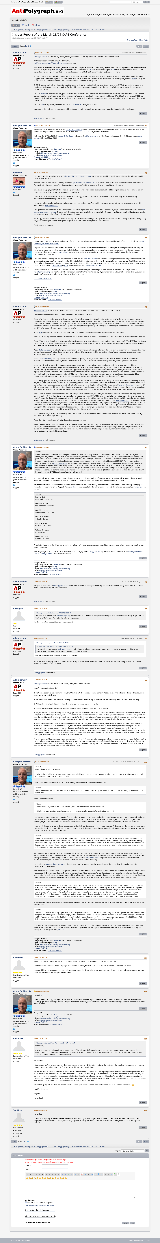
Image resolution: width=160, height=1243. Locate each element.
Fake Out (61, 930)
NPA (40, 332)
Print (146, 46)
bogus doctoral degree (67, 136)
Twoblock (17, 1110)
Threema (37, 157)
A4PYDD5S (44, 157)
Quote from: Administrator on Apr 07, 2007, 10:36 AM (54, 613)
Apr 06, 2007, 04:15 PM (42, 447)
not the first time (91, 259)
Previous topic (132, 40)
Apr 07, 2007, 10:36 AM (40, 582)
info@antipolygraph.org (93, 265)
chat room (57, 149)
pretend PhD (77, 105)
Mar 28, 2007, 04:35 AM (42, 237)
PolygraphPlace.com (125, 385)
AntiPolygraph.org (40, 56)
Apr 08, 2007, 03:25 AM (42, 762)
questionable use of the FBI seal (84, 183)
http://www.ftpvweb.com (43, 278)
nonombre (18, 957)
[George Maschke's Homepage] (14, 163)
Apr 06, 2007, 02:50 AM (42, 306)
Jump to (117, 1151)
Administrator (20, 52)
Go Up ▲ (147, 1240)
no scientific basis (92, 858)
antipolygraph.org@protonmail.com (50, 155)
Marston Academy (45, 359)
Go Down (15, 46)
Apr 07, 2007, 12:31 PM (40, 638)
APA (90, 70)
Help (130, 1240)
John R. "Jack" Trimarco (74, 129)
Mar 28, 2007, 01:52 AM (41, 172)
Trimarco (44, 94)
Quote (144, 113)
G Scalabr (17, 172)
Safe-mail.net (57, 265)
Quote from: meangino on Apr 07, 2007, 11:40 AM (53, 643)
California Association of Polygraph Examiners (50, 63)
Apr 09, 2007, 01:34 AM (42, 991)
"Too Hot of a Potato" (55, 159)
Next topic (143, 40)
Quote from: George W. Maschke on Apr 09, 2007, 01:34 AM (56, 1043)
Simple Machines (25, 1240)
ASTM (113, 70)
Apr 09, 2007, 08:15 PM (40, 1110)
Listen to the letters (31, 1205)
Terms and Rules (138, 1240)
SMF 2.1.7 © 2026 (15, 1240)
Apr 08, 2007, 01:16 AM (40, 680)
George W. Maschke (22, 125)
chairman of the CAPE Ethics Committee (77, 176)
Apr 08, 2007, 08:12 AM (40, 957)
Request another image (46, 1205)
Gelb (42, 105)
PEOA (134, 78)
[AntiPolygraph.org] (14, 192)
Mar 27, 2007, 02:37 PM (43, 125)
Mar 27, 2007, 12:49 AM (42, 52)
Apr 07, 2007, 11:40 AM (40, 608)
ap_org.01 (55, 151)
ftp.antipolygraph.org (42, 272)
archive (73, 487)
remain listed (138, 487)
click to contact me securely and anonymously (55, 153)
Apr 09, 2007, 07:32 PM (40, 1038)
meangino (18, 608)
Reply (139, 46)
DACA (58, 70)
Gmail (66, 265)
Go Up (14, 1141)
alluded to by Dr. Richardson (56, 864)
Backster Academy (45, 350)
